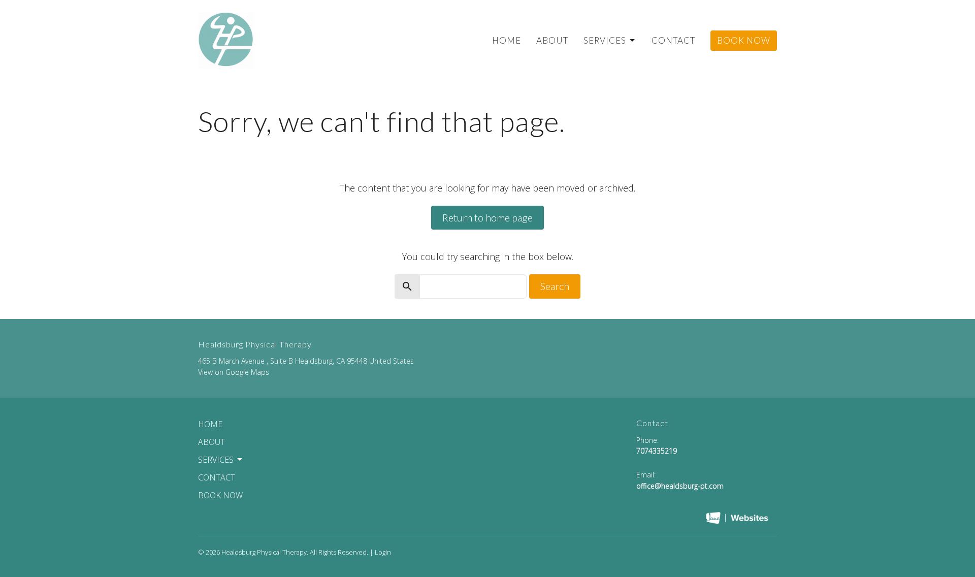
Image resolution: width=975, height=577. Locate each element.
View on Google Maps (233, 372)
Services (604, 40)
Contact (673, 40)
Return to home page (487, 217)
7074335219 (656, 451)
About (552, 40)
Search (554, 286)
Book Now (743, 40)
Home (506, 40)
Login (383, 552)
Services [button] (216, 459)
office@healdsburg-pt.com (680, 486)
